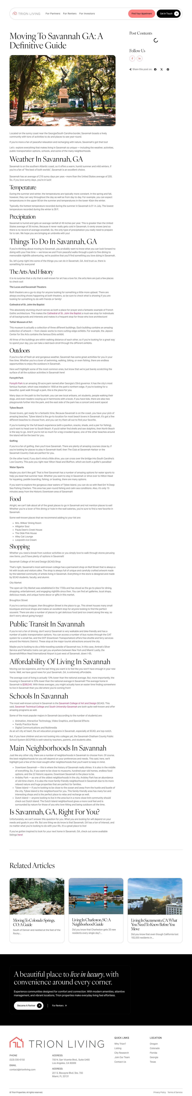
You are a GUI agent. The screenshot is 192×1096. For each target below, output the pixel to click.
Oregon (154, 1043)
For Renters (70, 13)
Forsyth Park (16, 383)
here (20, 834)
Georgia (154, 1057)
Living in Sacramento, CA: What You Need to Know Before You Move (154, 924)
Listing (117, 1048)
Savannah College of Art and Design (77, 703)
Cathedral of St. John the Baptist (64, 313)
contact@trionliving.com (22, 1069)
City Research (121, 1052)
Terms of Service (175, 1092)
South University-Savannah (63, 706)
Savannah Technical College (29, 706)
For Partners (53, 13)
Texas (153, 1061)
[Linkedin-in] (139, 58)
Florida (153, 1052)
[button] (155, 69)
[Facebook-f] (132, 58)
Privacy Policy (159, 1092)
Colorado (155, 1048)
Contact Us (120, 1061)
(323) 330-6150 (17, 1059)
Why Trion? (120, 1043)
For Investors (87, 13)
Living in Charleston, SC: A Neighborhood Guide (91, 922)
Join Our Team (122, 1057)
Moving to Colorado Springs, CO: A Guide (34, 922)
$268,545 (27, 684)
